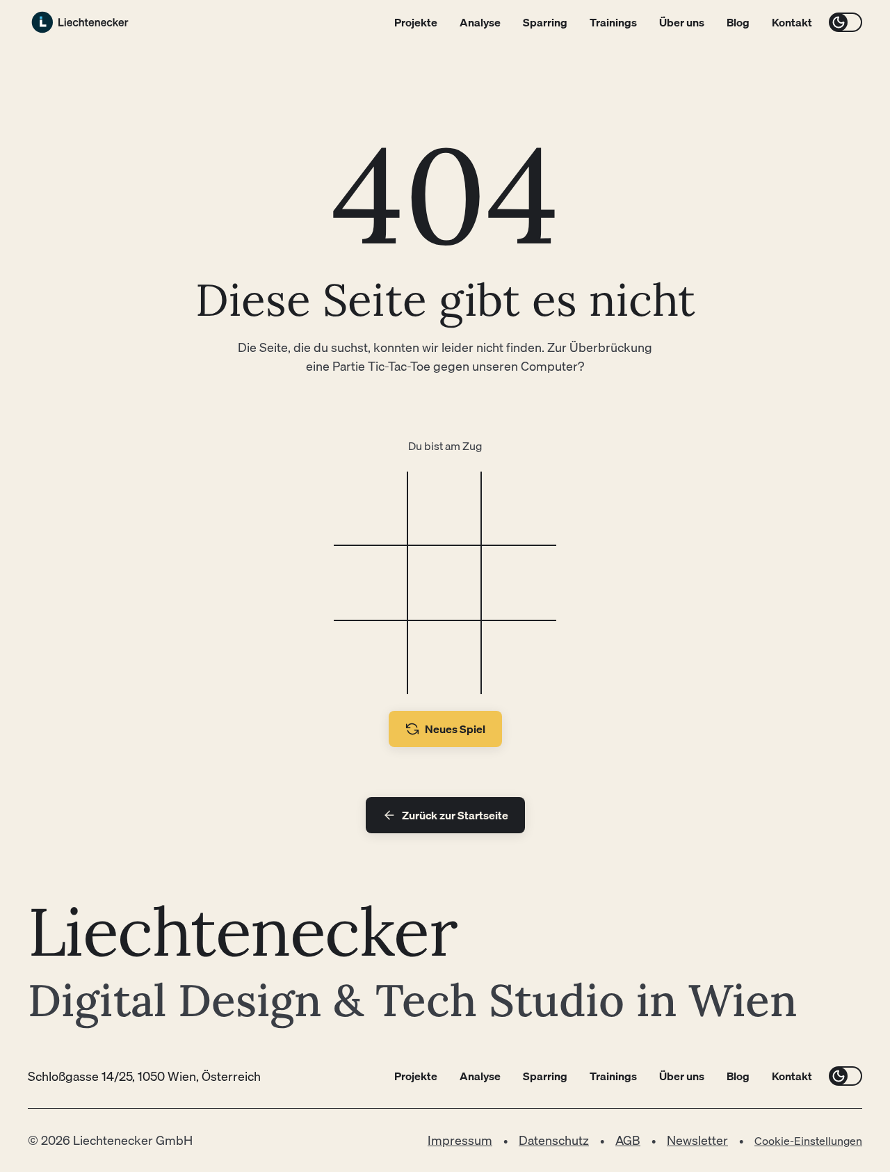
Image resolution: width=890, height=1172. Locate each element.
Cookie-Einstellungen (808, 1141)
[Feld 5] (445, 583)
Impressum (460, 1140)
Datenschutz (554, 1140)
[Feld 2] (445, 509)
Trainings (613, 22)
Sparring (545, 22)
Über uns (681, 22)
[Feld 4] (371, 583)
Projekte (415, 22)
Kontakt (792, 22)
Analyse (480, 22)
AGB (627, 1140)
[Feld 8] (445, 657)
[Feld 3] (519, 509)
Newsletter (697, 1140)
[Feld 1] (371, 509)
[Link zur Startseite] (80, 22)
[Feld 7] (371, 657)
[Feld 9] (519, 657)
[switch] (845, 22)
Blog (738, 22)
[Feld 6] (519, 583)
